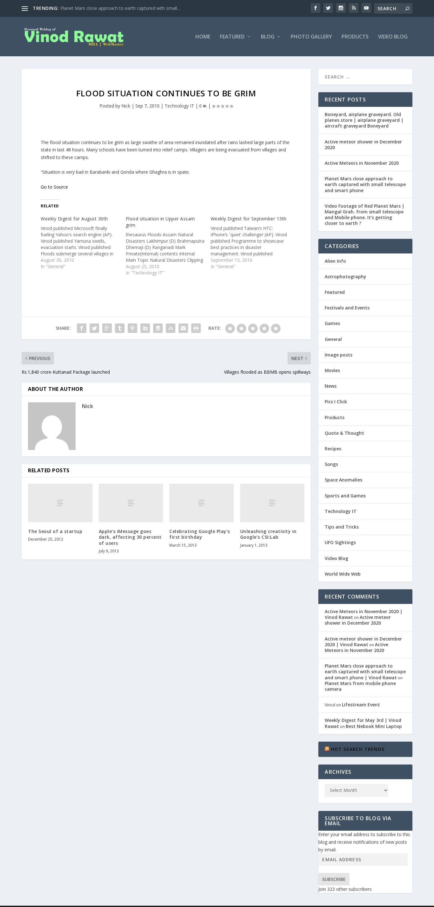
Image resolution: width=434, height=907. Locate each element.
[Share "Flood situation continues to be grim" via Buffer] (158, 328)
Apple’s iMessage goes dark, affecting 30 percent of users (130, 537)
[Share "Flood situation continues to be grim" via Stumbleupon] (170, 328)
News (330, 386)
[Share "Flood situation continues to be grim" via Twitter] (94, 328)
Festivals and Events (347, 308)
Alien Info (335, 261)
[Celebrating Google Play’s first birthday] (201, 503)
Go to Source (54, 187)
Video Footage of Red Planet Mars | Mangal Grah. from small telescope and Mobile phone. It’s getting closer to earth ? (364, 214)
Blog (268, 37)
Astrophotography (345, 276)
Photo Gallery (311, 37)
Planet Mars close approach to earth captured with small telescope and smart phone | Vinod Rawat (365, 671)
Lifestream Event (361, 705)
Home (202, 37)
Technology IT (179, 106)
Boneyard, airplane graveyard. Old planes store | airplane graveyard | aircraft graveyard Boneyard (364, 120)
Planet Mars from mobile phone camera (360, 686)
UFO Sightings (340, 542)
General (333, 339)
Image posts (338, 355)
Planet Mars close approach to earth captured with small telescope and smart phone (365, 184)
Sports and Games (345, 496)
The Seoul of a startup (55, 531)
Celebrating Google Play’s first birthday (199, 534)
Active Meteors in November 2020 (362, 163)
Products (355, 37)
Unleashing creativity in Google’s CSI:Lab (268, 534)
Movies (332, 370)
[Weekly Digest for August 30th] (83, 243)
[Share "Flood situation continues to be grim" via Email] (183, 328)
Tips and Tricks (342, 527)
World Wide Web (343, 574)
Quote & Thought (344, 433)
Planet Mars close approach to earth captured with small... (120, 8)
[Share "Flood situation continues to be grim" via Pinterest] (132, 328)
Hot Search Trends (357, 749)
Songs (331, 464)
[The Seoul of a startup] (60, 503)
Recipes (333, 449)
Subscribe (334, 879)
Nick (125, 106)
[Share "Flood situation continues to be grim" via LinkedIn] (145, 328)
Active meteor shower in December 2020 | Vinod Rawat (363, 641)
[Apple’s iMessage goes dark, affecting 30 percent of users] (131, 503)
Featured (232, 37)
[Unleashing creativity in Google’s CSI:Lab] (272, 503)
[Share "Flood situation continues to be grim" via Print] (196, 328)
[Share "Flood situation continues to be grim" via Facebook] (81, 328)
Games (332, 323)
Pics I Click (336, 401)
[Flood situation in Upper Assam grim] (168, 246)
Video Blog (393, 37)
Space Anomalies (343, 480)
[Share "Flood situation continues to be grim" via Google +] (107, 328)
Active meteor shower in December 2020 (363, 144)
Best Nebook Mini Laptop (374, 726)
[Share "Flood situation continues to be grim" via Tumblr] (119, 328)
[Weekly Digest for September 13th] (253, 243)
